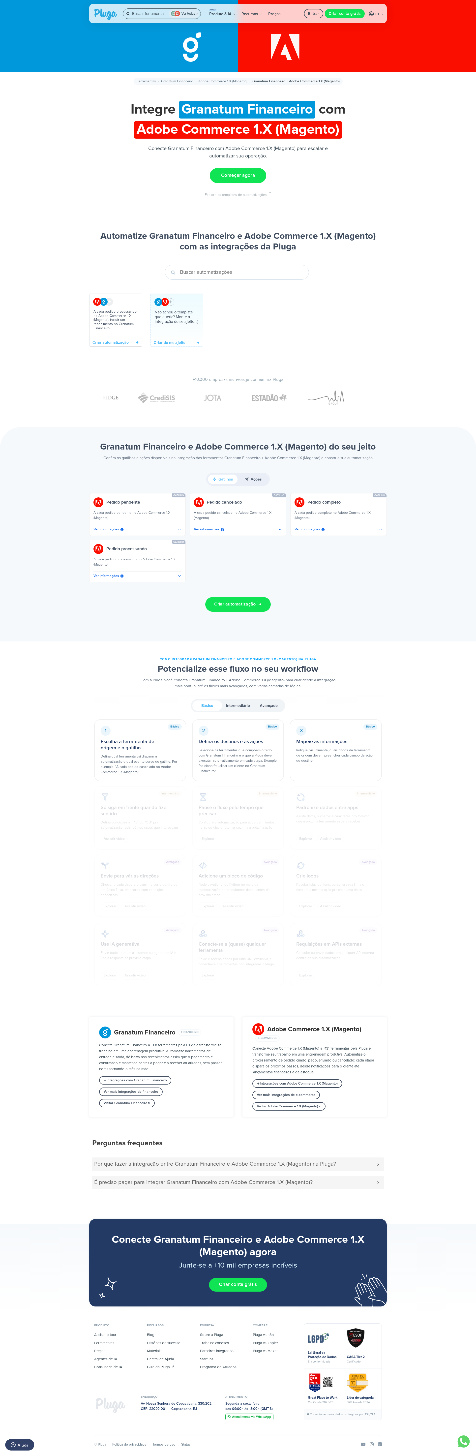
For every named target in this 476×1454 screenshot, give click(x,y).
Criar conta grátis (345, 14)
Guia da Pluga (159, 1367)
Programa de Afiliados (218, 1367)
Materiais (154, 1351)
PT (378, 14)
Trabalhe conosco (214, 1343)
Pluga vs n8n (263, 1335)
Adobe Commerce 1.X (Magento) (222, 81)
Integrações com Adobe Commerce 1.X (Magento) (299, 1083)
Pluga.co (105, 14)
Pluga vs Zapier (265, 1343)
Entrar (313, 14)
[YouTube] (363, 1444)
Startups (206, 1359)
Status (186, 1444)
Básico (207, 706)
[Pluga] (110, 1405)
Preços (274, 14)
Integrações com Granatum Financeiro (137, 1080)
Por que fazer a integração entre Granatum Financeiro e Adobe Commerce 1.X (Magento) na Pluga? (215, 1164)
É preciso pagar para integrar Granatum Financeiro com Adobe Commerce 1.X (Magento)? (203, 1182)
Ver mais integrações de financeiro (131, 1091)
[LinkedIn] (380, 1444)
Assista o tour (105, 1335)
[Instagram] (372, 1444)
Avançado (269, 706)
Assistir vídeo (114, 839)
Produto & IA (221, 12)
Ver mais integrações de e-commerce (286, 1095)
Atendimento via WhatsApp (251, 1417)
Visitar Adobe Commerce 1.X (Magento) (287, 1106)
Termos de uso (163, 1444)
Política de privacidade (129, 1444)
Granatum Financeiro (177, 81)
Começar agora (238, 175)
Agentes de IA (105, 1359)
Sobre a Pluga (211, 1335)
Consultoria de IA (108, 1367)
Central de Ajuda (160, 1359)
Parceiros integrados (217, 1351)
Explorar (208, 839)
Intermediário (238, 706)
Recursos (250, 14)
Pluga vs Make (264, 1351)
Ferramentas (146, 81)
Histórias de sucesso (163, 1343)
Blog (150, 1335)
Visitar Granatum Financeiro (125, 1103)
